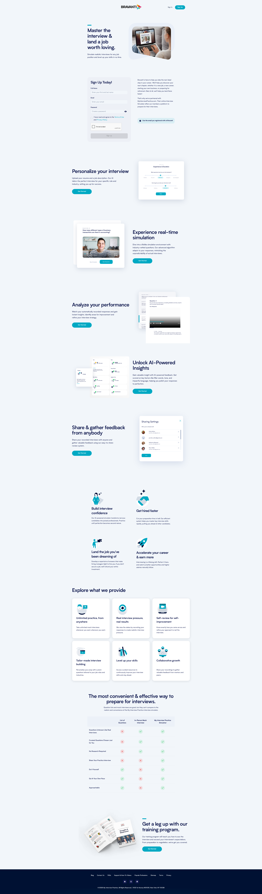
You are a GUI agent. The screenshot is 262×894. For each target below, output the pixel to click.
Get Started (82, 191)
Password (94, 107)
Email (92, 98)
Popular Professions (141, 875)
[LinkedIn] (137, 881)
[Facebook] (125, 881)
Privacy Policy (102, 120)
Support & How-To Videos (122, 875)
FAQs (109, 875)
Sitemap (153, 875)
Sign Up (180, 7)
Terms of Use (119, 117)
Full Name (94, 88)
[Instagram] (131, 881)
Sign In (170, 7)
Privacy (168, 875)
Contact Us (100, 875)
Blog (92, 875)
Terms (161, 875)
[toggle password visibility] (126, 111)
